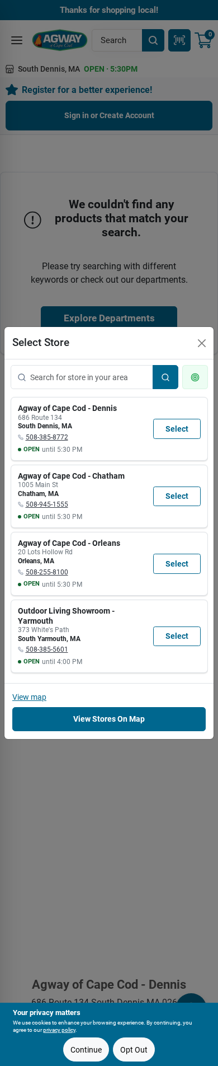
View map (29, 697)
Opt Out (134, 1049)
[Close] (202, 343)
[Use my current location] (195, 377)
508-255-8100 (47, 572)
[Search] (165, 377)
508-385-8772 (47, 437)
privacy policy (59, 1030)
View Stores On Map (109, 718)
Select (176, 428)
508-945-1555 (47, 504)
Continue (86, 1049)
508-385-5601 (47, 649)
